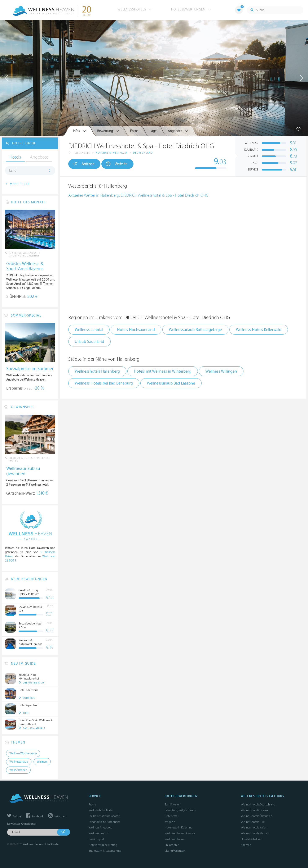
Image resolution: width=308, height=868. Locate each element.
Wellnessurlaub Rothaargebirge (195, 329)
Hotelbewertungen (189, 9)
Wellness (42, 761)
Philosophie (172, 845)
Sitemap (246, 845)
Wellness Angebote (100, 827)
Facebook (37, 816)
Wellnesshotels (132, 9)
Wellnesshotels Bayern (254, 810)
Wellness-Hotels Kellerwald (258, 329)
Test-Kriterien (172, 804)
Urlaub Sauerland (89, 341)
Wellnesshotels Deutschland (258, 804)
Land (13, 170)
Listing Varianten (175, 851)
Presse (92, 804)
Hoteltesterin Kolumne (178, 827)
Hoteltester (171, 816)
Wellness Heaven (175, 839)
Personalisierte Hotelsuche (104, 822)
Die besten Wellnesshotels (104, 816)
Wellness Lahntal (89, 329)
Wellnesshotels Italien (254, 827)
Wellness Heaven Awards (180, 833)
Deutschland (143, 152)
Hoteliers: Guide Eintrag (103, 845)
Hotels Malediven (251, 839)
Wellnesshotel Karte (101, 810)
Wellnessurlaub (18, 761)
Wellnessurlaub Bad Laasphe (171, 383)
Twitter (16, 816)
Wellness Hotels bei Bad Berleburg (104, 383)
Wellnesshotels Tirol (253, 822)
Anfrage (88, 164)
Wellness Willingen (221, 371)
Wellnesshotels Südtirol (255, 833)
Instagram (59, 816)
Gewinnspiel (96, 839)
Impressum (95, 851)
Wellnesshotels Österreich (256, 816)
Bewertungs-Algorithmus (180, 810)
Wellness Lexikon (99, 833)
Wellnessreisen (18, 770)
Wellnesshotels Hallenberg (97, 371)
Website (121, 164)
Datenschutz (113, 851)
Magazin (170, 822)
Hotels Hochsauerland (136, 329)
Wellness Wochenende (23, 753)
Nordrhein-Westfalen (112, 152)
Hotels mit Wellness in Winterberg (162, 371)
